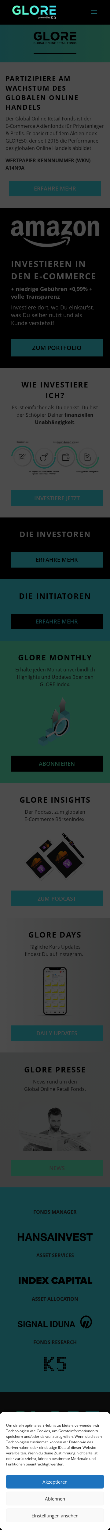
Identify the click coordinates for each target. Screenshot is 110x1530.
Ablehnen (55, 1499)
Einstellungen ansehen (55, 1515)
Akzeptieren (55, 1482)
